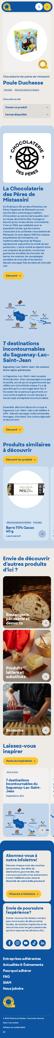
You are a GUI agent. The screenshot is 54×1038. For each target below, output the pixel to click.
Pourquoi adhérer (17, 971)
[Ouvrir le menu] (47, 6)
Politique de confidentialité (14, 1027)
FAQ (6, 976)
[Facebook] (9, 943)
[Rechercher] (39, 6)
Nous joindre (13, 988)
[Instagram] (17, 943)
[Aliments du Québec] (7, 6)
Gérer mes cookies (10, 1023)
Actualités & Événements (23, 965)
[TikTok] (34, 943)
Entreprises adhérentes (22, 959)
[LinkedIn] (42, 943)
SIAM (7, 982)
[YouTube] (25, 943)
